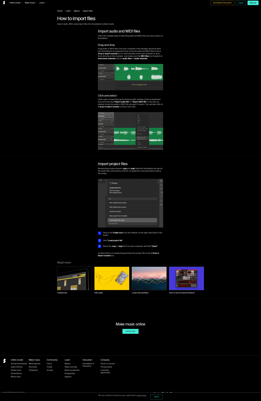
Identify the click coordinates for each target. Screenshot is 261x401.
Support (68, 377)
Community (52, 360)
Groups (50, 370)
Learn (41, 3)
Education (87, 360)
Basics (77, 11)
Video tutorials (71, 367)
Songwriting (70, 373)
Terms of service (108, 364)
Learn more (141, 395)
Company (105, 360)
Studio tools (16, 370)
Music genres (34, 364)
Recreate (33, 367)
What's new (15, 377)
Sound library (16, 373)
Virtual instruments (19, 364)
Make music (30, 3)
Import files (88, 11)
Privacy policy (106, 367)
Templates (33, 370)
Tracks (49, 367)
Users (49, 364)
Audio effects (17, 367)
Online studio (15, 3)
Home (59, 11)
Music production (72, 370)
